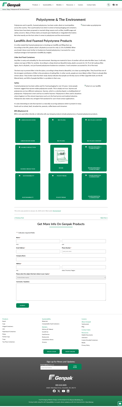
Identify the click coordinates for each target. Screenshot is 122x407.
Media (83, 343)
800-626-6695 (61, 385)
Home (4, 9)
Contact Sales (91, 5)
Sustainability (47, 5)
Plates (4, 334)
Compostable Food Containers (50, 324)
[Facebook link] (54, 391)
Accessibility (49, 402)
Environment (57, 211)
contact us (68, 402)
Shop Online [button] (70, 351)
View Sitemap (89, 402)
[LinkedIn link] (68, 391)
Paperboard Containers (9, 331)
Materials (45, 321)
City (17, 270)
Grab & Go (45, 332)
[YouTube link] (63, 391)
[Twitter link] (58, 391)
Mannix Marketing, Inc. (76, 400)
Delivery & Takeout (47, 329)
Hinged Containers (7, 326)
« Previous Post (19, 218)
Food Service (45, 334)
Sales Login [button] (51, 351)
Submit (22, 305)
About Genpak (86, 322)
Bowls (4, 321)
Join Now (75, 366)
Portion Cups (6, 337)
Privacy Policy (86, 345)
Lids (3, 329)
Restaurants (45, 337)
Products (35, 5)
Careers (80, 5)
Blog (8, 9)
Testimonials (85, 324)
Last (63, 244)
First (17, 244)
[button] (27, 130)
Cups (3, 324)
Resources (69, 5)
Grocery (44, 342)
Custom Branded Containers (90, 340)
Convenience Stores (47, 339)
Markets (59, 5)
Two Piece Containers (8, 342)
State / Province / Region (68, 270)
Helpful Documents (87, 335)
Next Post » (104, 218)
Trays (3, 339)
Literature (84, 337)
